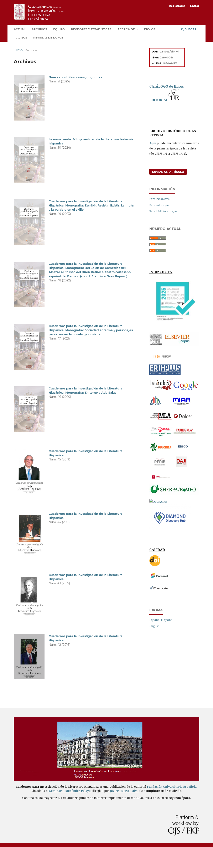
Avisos (21, 37)
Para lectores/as (159, 199)
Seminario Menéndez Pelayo (70, 791)
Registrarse (177, 5)
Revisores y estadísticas (91, 29)
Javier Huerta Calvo (124, 791)
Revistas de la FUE (48, 37)
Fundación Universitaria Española (172, 787)
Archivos (39, 29)
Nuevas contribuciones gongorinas (75, 77)
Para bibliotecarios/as (163, 211)
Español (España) (161, 620)
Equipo (59, 29)
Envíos (149, 29)
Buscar (190, 29)
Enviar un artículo (168, 171)
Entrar (194, 5)
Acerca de (127, 29)
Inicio (18, 50)
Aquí (152, 143)
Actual (19, 29)
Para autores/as (159, 205)
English (154, 626)
